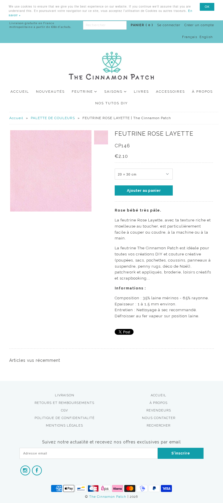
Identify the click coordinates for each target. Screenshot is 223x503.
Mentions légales (64, 425)
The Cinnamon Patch (107, 497)
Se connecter (168, 25)
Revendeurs (158, 410)
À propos (202, 91)
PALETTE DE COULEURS (53, 118)
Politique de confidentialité (65, 418)
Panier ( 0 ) (142, 25)
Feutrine (82, 91)
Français (189, 37)
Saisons (113, 91)
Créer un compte (199, 25)
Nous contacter (158, 418)
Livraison (64, 395)
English (206, 37)
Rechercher (158, 425)
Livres (141, 91)
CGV (64, 410)
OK (207, 6)
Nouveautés (50, 91)
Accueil (19, 91)
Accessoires (170, 91)
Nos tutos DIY (111, 103)
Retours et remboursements (64, 403)
